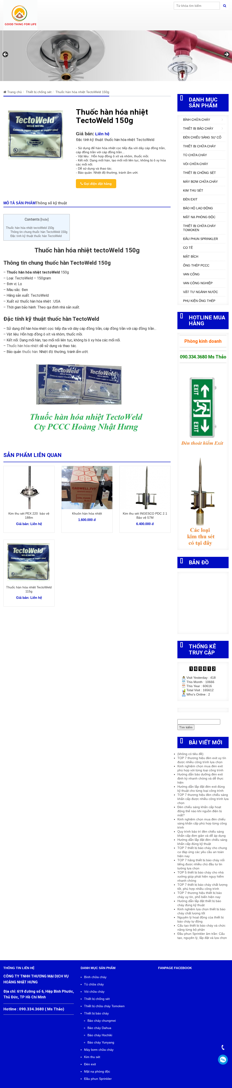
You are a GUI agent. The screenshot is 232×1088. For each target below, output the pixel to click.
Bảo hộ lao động (198, 208)
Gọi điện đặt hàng (97, 183)
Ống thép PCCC (196, 265)
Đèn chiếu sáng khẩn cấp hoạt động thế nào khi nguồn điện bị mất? (199, 811)
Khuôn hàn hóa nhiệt (87, 513)
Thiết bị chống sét (199, 173)
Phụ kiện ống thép (199, 301)
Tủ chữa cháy (195, 155)
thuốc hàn (30, 352)
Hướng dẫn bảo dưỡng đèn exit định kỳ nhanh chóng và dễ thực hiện (200, 778)
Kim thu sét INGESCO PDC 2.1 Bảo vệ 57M (145, 515)
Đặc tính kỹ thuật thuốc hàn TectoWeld (36, 236)
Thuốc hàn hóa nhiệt (23, 346)
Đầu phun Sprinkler (200, 239)
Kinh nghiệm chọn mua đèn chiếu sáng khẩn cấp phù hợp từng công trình (202, 823)
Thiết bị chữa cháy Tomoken (199, 228)
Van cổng (191, 274)
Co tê (188, 247)
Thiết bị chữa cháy (199, 146)
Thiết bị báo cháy (198, 128)
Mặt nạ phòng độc (199, 217)
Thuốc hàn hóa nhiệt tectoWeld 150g (30, 227)
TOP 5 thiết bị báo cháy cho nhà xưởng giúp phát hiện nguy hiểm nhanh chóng (200, 876)
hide (44, 220)
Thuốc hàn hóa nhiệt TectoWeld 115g (29, 589)
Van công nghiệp (198, 283)
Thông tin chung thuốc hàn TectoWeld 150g (38, 232)
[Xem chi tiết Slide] (116, 55)
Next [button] (226, 54)
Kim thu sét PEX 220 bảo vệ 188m (28, 515)
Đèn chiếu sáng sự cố (202, 137)
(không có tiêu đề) (190, 754)
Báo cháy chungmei (101, 1020)
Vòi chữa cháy (195, 164)
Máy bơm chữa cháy (200, 181)
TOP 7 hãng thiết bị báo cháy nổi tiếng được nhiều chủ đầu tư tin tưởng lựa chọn (201, 864)
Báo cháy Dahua (99, 1028)
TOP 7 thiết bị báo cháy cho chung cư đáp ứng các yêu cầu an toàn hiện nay (202, 852)
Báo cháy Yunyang (100, 1042)
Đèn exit (190, 199)
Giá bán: (85, 134)
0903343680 (223, 1059)
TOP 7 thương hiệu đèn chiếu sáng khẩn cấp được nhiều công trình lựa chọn (203, 799)
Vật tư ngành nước (200, 292)
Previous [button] (5, 54)
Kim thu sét (193, 190)
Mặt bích (190, 256)
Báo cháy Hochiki (99, 1035)
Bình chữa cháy (196, 119)
